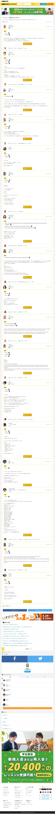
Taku (7, 699)
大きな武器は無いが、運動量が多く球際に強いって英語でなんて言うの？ (15, 645)
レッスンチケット (29, 795)
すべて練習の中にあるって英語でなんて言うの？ (11, 629)
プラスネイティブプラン (18, 790)
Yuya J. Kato (8, 689)
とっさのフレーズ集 (29, 804)
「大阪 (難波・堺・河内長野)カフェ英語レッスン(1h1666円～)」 (28, 539)
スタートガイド (5, 790)
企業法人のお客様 (45, 795)
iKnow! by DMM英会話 (6, 802)
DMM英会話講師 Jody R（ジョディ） (24, 143)
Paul (7, 684)
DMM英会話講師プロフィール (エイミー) (24, 84)
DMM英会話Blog (6, 807)
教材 (26, 793)
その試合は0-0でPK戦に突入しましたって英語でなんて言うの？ (13, 631)
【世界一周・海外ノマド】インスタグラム (24, 419)
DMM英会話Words (6, 805)
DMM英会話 (20, 211)
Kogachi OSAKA (8, 694)
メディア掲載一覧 (17, 806)
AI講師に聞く (44, 4)
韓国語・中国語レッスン (18, 792)
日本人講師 (5, 793)
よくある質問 (5, 718)
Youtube (19, 114)
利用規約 (4, 721)
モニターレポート (6, 795)
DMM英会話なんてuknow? (7, 804)
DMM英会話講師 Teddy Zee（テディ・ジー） (25, 281)
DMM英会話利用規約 (18, 802)
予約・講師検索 (28, 792)
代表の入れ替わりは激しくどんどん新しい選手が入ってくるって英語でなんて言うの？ (17, 626)
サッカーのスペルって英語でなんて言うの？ (10, 624)
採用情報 (16, 808)
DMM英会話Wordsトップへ (7, 728)
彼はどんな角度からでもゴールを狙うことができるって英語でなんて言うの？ (16, 636)
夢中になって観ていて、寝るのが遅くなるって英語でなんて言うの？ (14, 638)
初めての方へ (5, 715)
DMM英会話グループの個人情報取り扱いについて (20, 804)
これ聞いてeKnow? (18, 797)
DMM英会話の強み (6, 792)
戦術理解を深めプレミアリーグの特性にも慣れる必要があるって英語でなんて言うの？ (17, 643)
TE (6, 704)
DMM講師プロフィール (21, 48)
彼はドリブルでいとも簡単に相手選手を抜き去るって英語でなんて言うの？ (15, 640)
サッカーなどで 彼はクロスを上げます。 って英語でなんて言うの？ (15, 633)
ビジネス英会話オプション (19, 795)
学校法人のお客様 (45, 798)
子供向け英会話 (17, 793)
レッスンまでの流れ (29, 790)
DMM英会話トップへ (6, 725)
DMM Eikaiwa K (8, 679)
